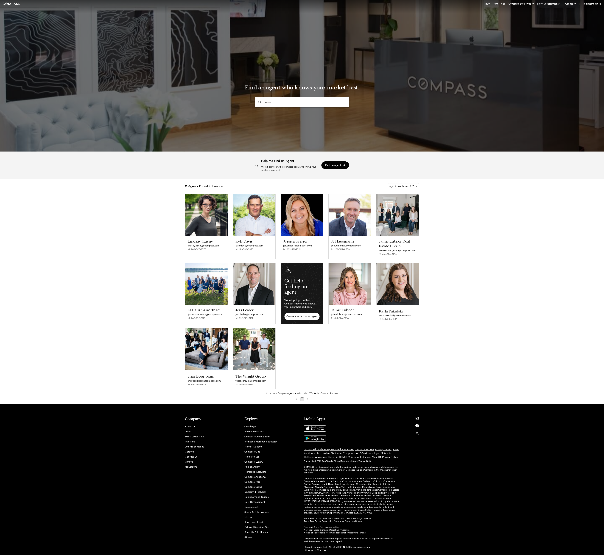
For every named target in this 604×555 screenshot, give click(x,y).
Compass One (252, 451)
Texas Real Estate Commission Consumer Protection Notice (333, 521)
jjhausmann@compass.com (346, 245)
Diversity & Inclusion (255, 491)
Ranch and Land (253, 522)
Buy (487, 3)
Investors (190, 441)
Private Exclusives (254, 431)
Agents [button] (569, 3)
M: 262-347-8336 (340, 249)
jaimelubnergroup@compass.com (397, 250)
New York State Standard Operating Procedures (327, 530)
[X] (417, 432)
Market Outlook (253, 446)
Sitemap (248, 537)
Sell (503, 3)
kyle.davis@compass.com (249, 245)
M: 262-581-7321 (292, 249)
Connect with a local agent (302, 316)
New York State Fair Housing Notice (321, 527)
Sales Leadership (194, 436)
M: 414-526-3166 (388, 254)
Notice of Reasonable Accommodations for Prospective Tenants (335, 532)
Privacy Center (383, 449)
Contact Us (191, 456)
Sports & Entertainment (257, 512)
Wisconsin (302, 393)
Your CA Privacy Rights (385, 457)
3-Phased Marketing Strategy (260, 441)
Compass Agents (286, 393)
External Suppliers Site (256, 527)
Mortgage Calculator (255, 471)
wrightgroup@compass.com (250, 380)
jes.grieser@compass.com (297, 245)
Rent (495, 3)
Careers (189, 451)
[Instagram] (417, 417)
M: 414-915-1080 (244, 384)
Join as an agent (194, 446)
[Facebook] (417, 425)
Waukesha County (318, 393)
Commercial (250, 506)
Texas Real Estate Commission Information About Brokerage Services (337, 518)
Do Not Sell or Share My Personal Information (329, 449)
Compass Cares (253, 486)
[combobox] (302, 102)
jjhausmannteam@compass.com (205, 314)
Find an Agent (252, 466)
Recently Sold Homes (256, 532)
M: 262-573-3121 (244, 318)
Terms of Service (364, 449)
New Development (254, 501)
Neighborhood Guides (256, 496)
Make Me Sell (251, 456)
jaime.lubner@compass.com (346, 314)
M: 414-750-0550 (244, 249)
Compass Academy (255, 476)
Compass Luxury (253, 461)
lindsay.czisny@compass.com (203, 245)
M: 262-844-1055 (388, 319)
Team (188, 431)
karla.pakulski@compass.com (395, 315)
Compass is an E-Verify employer (361, 453)
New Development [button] (548, 3)
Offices (189, 461)
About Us (190, 426)
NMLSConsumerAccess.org (356, 547)
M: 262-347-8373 (197, 249)
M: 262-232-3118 (196, 318)
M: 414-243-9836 (197, 384)
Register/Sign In (592, 3)
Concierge (250, 426)
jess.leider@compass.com (249, 314)
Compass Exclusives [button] (520, 3)
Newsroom (191, 466)
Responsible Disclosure (329, 453)
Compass (270, 393)
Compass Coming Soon (257, 436)
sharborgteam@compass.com (204, 380)
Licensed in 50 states (315, 550)
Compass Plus (252, 481)
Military (248, 517)
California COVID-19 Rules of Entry (347, 457)
